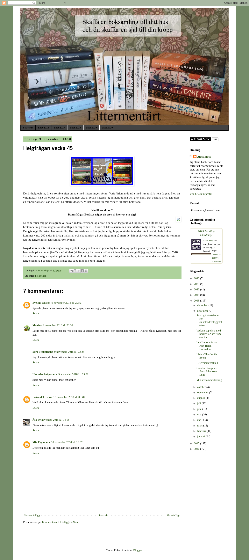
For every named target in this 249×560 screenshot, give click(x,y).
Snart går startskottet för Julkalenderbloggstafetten (209, 320)
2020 (197, 289)
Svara (35, 313)
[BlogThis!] (75, 271)
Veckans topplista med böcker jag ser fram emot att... (208, 334)
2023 (197, 278)
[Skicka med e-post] (71, 271)
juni (199, 409)
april (200, 419)
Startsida (28, 127)
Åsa (34, 419)
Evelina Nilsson (41, 302)
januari (201, 436)
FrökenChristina (42, 397)
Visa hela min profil (201, 194)
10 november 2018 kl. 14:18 (53, 419)
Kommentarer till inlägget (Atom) (61, 522)
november (203, 310)
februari (202, 431)
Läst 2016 (43, 127)
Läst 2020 (107, 127)
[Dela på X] (79, 271)
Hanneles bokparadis (44, 374)
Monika (37, 325)
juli (199, 403)
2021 (197, 284)
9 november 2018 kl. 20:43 (67, 302)
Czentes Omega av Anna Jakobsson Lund (206, 371)
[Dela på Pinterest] (86, 271)
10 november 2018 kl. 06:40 (69, 397)
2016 (197, 448)
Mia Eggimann (41, 442)
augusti (201, 397)
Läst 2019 (91, 127)
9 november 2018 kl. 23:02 (73, 374)
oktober (201, 387)
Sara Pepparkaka (42, 351)
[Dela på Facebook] (82, 271)
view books (216, 261)
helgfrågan (40, 275)
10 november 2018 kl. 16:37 (66, 442)
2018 (197, 300)
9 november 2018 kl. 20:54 (58, 325)
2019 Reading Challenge (206, 233)
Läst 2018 (75, 127)
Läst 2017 (59, 127)
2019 (197, 295)
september (203, 392)
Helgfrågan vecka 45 (207, 362)
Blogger (137, 550)
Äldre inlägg (173, 515)
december (203, 305)
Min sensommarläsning (209, 380)
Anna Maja (204, 156)
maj (199, 414)
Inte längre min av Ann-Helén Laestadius (206, 346)
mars (200, 425)
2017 (197, 443)
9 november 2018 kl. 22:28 (69, 351)
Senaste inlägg (32, 515)
